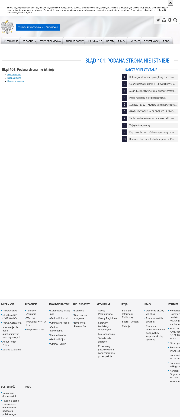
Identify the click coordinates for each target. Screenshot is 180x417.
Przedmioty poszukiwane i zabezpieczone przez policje (106, 352)
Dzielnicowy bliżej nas (60, 313)
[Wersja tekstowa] (170, 20)
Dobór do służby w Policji (155, 313)
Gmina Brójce (57, 340)
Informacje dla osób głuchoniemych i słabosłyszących (11, 333)
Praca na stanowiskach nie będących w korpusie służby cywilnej (155, 333)
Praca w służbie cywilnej (154, 321)
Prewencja (31, 305)
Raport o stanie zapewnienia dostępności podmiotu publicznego (11, 408)
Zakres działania (11, 350)
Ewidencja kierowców (80, 325)
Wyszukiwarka (14, 74)
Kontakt (173, 305)
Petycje (126, 326)
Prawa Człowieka (11, 323)
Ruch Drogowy (81, 305)
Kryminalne (103, 305)
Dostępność (8, 387)
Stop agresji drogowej (80, 317)
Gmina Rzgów (58, 335)
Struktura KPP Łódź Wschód (10, 317)
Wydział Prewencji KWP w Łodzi (36, 322)
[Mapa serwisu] (164, 20)
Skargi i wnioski (130, 322)
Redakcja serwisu (15, 81)
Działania (79, 311)
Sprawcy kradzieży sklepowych (104, 327)
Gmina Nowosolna (56, 330)
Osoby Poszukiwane (105, 313)
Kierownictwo (9, 311)
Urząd (124, 305)
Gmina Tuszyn (58, 344)
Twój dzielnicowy (59, 305)
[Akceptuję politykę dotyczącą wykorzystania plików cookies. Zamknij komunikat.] (170, 3)
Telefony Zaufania (31, 313)
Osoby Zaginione (107, 319)
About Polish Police (9, 344)
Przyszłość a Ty (35, 330)
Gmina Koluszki (59, 319)
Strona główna (14, 78)
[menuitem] (11, 40)
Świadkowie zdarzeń (104, 341)
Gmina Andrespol (59, 323)
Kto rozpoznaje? (107, 334)
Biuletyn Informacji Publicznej (127, 314)
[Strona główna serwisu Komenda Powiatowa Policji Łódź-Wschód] (158, 20)
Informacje (7, 305)
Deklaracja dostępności (9, 395)
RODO (28, 387)
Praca (147, 305)
